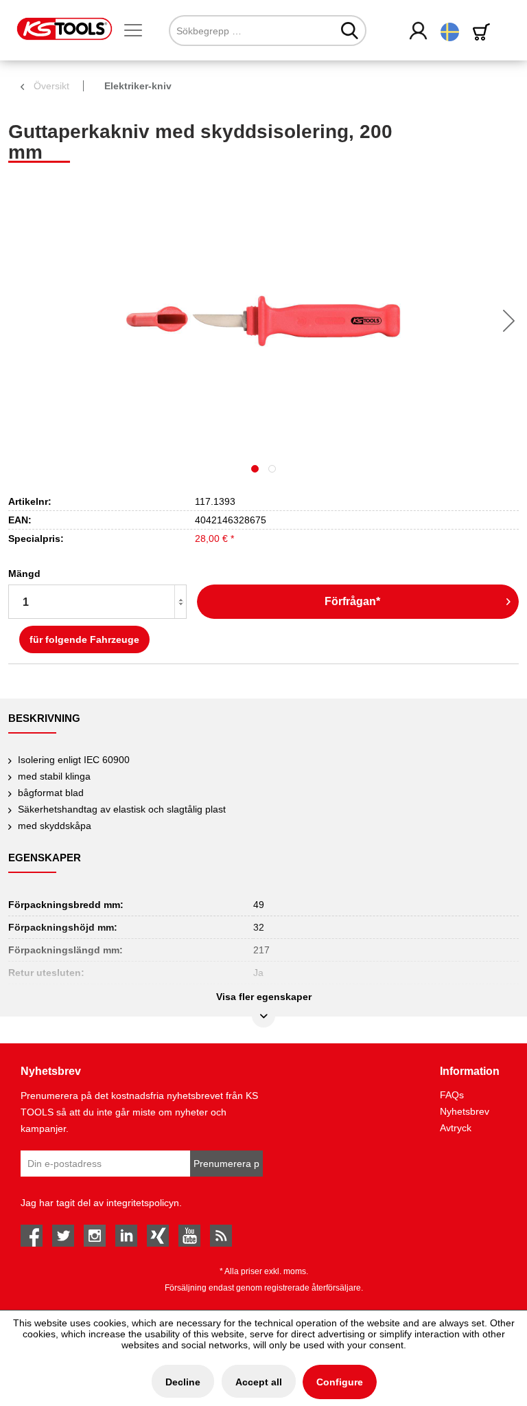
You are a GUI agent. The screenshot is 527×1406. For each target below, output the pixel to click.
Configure (339, 1381)
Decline (182, 1381)
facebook (32, 1236)
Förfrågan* (352, 601)
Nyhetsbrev (464, 1111)
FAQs (452, 1094)
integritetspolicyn (142, 1202)
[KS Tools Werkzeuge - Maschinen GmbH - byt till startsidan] (64, 29)
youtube (189, 1236)
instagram (95, 1236)
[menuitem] (138, 31)
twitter (63, 1236)
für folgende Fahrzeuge (84, 639)
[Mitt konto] (418, 31)
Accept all (258, 1381)
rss (221, 1236)
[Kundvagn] (484, 32)
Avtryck (455, 1127)
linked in (126, 1236)
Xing (158, 1236)
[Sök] (349, 30)
